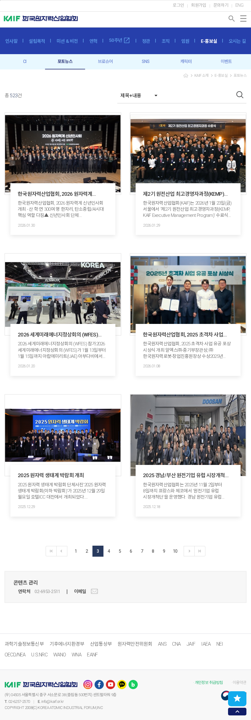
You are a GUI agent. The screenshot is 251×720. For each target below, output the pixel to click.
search (231, 18)
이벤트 (226, 61)
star (237, 698)
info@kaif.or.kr (52, 701)
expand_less (237, 711)
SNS (146, 61)
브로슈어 (105, 61)
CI (25, 61)
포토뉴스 (65, 61)
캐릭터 (186, 61)
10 (175, 551)
